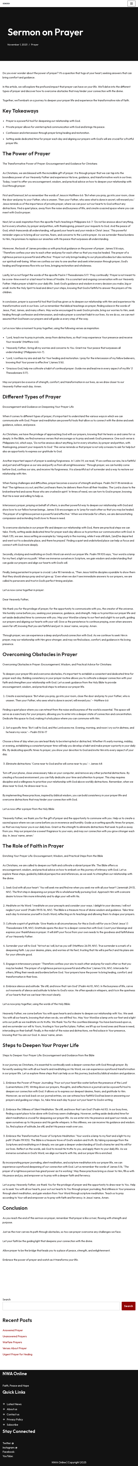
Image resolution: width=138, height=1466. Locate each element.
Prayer (35, 44)
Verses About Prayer (15, 1348)
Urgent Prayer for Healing (17, 1354)
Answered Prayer (13, 1330)
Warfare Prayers (12, 1342)
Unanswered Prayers (15, 1336)
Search (7, 1299)
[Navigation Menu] (131, 3)
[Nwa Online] (6, 3)
